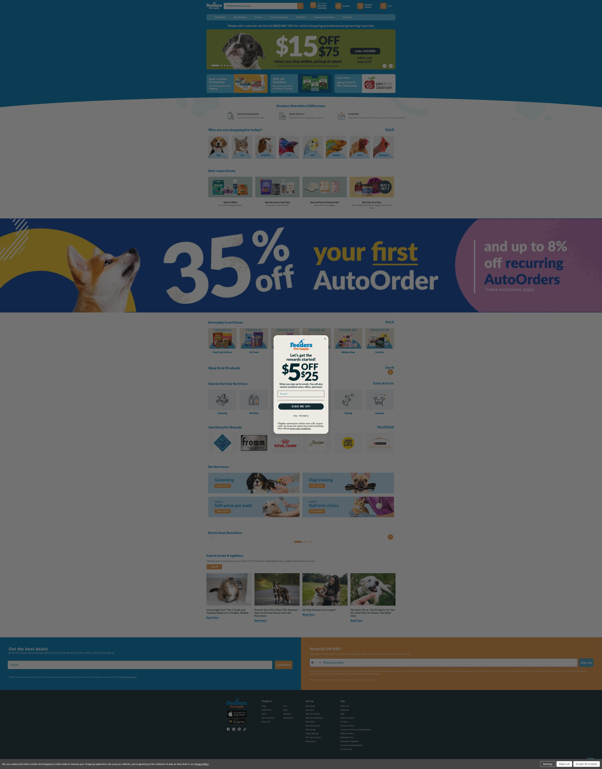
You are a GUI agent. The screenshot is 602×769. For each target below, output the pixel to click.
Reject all (564, 764)
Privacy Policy (201, 764)
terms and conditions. (300, 428)
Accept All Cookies (586, 764)
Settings (548, 764)
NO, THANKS (301, 416)
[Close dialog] (325, 339)
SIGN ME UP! (301, 406)
